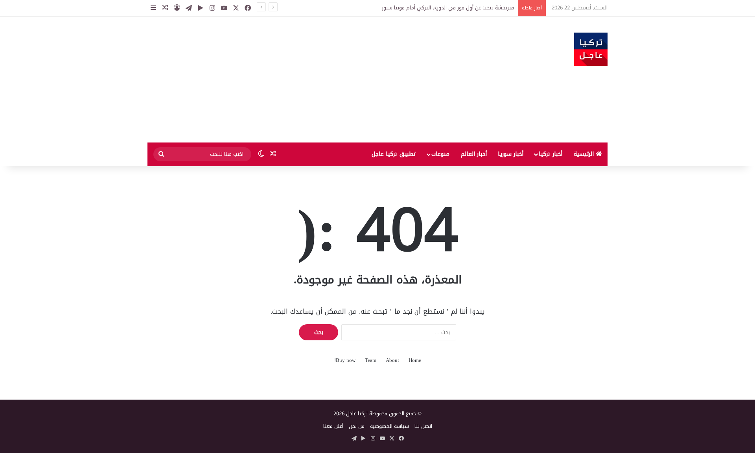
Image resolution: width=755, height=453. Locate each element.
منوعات (440, 154)
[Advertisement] (298, 80)
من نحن (357, 426)
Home (415, 360)
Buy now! (344, 360)
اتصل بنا (423, 426)
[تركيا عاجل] (591, 49)
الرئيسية (585, 154)
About (392, 360)
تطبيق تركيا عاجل (394, 154)
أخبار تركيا (550, 154)
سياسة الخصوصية (389, 426)
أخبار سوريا (510, 154)
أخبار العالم (474, 154)
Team (370, 360)
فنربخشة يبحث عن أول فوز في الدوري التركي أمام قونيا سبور (448, 8)
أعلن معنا (333, 426)
